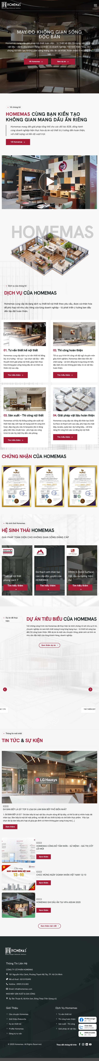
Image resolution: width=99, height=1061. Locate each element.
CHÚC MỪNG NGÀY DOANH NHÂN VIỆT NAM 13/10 (61, 874)
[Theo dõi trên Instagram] (83, 1044)
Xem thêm (10, 826)
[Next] (90, 689)
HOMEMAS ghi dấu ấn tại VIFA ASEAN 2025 (58, 902)
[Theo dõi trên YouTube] (90, 1044)
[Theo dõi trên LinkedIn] (86, 1044)
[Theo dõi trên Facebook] (79, 1044)
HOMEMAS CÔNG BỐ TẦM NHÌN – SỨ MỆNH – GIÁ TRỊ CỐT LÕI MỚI (64, 847)
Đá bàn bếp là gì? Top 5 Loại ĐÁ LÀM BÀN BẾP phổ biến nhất (35, 809)
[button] (95, 5)
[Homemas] (11, 5)
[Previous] (5, 689)
